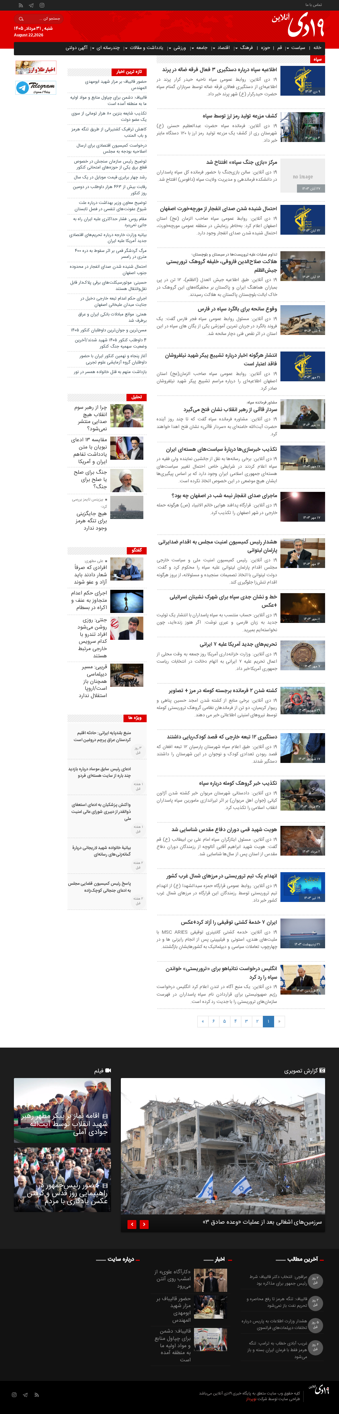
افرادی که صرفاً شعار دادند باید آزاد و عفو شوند (90, 575)
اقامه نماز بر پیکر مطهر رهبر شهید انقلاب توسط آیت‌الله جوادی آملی (65, 1124)
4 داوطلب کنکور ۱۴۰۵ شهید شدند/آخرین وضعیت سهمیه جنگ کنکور (111, 343)
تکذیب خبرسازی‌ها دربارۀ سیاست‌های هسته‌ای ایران (221, 449)
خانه (317, 48)
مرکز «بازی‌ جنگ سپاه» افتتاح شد (241, 162)
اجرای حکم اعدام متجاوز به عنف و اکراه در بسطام (89, 600)
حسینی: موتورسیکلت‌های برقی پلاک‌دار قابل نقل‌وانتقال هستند (108, 286)
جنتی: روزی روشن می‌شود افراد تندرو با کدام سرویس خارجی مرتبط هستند (92, 638)
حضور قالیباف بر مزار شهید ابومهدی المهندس (116, 85)
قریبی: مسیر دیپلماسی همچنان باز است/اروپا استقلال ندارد (93, 681)
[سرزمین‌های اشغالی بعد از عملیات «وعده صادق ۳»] (223, 1146)
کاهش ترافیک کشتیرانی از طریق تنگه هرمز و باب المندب (109, 132)
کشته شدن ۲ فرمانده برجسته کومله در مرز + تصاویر (223, 690)
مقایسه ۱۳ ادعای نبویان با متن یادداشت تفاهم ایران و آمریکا (89, 451)
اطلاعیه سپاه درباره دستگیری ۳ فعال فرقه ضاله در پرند (219, 70)
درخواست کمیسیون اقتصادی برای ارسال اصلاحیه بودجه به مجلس (111, 149)
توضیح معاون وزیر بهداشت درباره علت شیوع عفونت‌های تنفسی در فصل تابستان (110, 206)
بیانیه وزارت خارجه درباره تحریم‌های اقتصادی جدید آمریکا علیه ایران (108, 238)
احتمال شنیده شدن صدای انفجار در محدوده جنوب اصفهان (108, 270)
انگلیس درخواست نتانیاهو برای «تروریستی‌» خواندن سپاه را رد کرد (221, 973)
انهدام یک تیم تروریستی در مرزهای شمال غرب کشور (222, 876)
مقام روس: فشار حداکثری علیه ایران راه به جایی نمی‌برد (110, 222)
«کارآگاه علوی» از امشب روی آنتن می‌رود (173, 1279)
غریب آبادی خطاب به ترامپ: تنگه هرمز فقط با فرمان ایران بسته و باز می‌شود (277, 1350)
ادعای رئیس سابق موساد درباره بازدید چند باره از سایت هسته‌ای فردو (99, 773)
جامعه (201, 48)
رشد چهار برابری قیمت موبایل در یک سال (110, 177)
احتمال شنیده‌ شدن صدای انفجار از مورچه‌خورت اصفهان (218, 209)
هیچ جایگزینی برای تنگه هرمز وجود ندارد (91, 521)
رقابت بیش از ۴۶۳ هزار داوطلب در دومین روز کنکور (110, 190)
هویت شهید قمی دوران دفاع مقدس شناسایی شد (224, 829)
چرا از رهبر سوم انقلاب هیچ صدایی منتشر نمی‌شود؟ (90, 418)
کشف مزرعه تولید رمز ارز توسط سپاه (240, 116)
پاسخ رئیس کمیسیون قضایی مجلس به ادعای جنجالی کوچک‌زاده (99, 887)
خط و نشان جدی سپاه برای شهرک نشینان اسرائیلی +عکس (223, 601)
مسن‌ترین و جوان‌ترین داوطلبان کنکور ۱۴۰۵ (109, 330)
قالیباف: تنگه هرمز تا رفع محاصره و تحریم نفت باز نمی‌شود (277, 1303)
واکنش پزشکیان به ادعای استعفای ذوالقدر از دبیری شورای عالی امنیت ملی (101, 812)
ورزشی (179, 48)
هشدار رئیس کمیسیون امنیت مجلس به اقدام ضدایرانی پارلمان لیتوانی (217, 546)
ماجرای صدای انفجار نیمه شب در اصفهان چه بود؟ (224, 496)
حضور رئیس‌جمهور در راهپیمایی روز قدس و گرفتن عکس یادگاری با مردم (67, 1193)
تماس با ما (314, 4)
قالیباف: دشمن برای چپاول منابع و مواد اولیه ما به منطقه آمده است (108, 101)
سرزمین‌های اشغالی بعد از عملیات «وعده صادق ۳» (262, 1223)
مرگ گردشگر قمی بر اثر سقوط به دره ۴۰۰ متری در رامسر (111, 254)
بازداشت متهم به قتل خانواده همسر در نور (110, 372)
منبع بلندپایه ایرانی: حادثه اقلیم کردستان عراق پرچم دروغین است (102, 737)
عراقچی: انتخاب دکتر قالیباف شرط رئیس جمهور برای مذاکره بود (278, 1281)
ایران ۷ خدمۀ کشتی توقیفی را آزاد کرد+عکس (229, 922)
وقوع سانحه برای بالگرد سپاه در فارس (237, 309)
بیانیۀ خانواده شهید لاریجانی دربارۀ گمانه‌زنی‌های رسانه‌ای (101, 852)
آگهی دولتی (76, 48)
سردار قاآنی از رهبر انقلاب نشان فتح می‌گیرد (230, 409)
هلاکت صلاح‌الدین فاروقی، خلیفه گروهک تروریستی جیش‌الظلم (221, 266)
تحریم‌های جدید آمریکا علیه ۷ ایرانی (238, 644)
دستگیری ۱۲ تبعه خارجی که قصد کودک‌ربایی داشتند (222, 737)
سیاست (298, 48)
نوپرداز (251, 1399)
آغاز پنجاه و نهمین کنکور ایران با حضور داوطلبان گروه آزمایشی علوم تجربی (113, 359)
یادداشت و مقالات (146, 48)
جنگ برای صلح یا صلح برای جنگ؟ (90, 480)
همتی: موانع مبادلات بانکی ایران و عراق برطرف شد (112, 317)
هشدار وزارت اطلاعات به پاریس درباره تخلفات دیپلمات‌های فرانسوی (274, 1325)
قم (279, 48)
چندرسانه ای (108, 48)
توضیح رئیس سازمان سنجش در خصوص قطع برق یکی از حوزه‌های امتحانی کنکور (110, 164)
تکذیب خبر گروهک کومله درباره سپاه (238, 783)
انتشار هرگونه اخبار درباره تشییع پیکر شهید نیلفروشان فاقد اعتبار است (221, 360)
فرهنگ (246, 48)
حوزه (265, 48)
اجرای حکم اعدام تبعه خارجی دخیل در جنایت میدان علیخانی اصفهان (113, 301)
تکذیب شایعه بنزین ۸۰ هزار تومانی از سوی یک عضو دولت (109, 116)
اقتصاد (224, 48)
